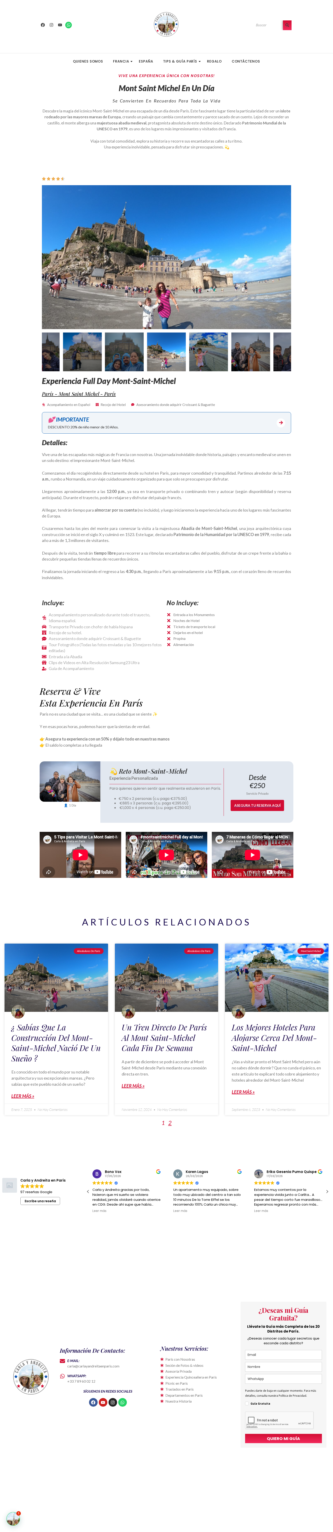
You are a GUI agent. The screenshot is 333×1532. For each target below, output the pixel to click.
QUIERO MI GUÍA (283, 1438)
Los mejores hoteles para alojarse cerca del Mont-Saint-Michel (274, 1037)
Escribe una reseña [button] (40, 1201)
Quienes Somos (88, 61)
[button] (327, 1191)
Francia (121, 61)
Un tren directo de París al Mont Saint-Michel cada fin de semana (164, 1037)
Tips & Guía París (180, 61)
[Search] (287, 25)
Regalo (214, 61)
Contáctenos (246, 61)
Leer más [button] (99, 1211)
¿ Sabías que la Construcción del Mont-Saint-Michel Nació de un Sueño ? (56, 1042)
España (146, 61)
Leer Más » (22, 1096)
